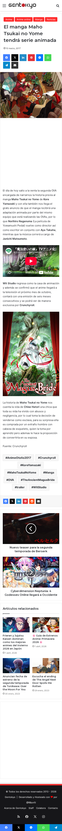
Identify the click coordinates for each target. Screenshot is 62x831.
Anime (9, 19)
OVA (11, 480)
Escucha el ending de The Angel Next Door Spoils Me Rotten (44, 681)
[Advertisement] (31, 152)
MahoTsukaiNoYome (22, 472)
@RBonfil (31, 802)
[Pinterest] (25, 501)
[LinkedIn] (18, 501)
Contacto (53, 808)
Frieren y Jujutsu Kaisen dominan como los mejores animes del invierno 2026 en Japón (15, 642)
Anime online (24, 19)
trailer (21, 487)
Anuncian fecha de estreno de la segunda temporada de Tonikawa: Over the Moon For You (16, 683)
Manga (38, 19)
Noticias (51, 19)
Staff (31, 808)
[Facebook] (5, 501)
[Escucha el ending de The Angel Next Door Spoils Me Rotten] (45, 665)
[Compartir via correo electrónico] (38, 501)
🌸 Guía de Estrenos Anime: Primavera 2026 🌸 (45, 639)
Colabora (41, 808)
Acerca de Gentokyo (15, 808)
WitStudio (39, 487)
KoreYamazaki (31, 465)
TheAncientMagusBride (39, 480)
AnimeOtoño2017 (19, 457)
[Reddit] (31, 501)
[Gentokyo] (22, 5)
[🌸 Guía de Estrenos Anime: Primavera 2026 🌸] (45, 624)
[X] (12, 501)
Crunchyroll (48, 457)
